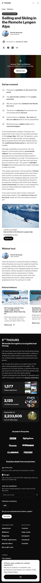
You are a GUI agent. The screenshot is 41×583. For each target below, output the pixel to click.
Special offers (7, 543)
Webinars (10, 9)
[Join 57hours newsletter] (37, 495)
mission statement (32, 378)
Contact (25, 528)
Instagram (25, 536)
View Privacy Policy (11, 572)
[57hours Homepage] (6, 3)
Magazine (5, 536)
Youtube (25, 543)
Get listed (7, 516)
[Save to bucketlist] (36, 206)
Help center (26, 532)
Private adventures (9, 540)
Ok (20, 577)
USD (5, 505)
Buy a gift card (7, 547)
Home (4, 9)
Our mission (6, 558)
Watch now (20, 71)
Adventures (6, 528)
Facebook (25, 540)
